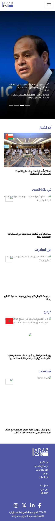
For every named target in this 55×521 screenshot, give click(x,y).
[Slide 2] (22, 105)
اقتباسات (45, 371)
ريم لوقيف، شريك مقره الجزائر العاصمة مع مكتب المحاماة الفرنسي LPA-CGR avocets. (28, 431)
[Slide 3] (27, 105)
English (44, 493)
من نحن (44, 489)
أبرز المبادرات (43, 249)
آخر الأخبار (45, 127)
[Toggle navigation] (49, 5)
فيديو (47, 312)
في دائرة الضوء (41, 189)
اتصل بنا (44, 485)
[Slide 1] (16, 105)
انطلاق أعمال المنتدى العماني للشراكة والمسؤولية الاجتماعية (33, 172)
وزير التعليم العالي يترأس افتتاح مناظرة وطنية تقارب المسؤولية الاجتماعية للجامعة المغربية (29, 356)
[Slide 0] (11, 105)
